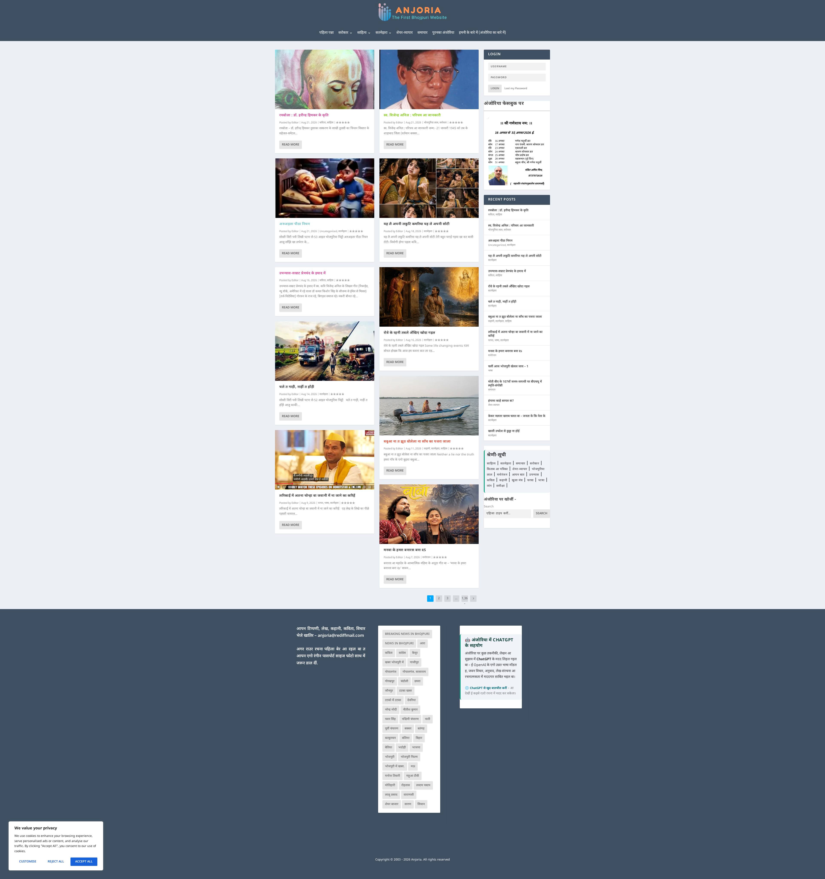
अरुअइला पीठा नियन (294, 224)
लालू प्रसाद (391, 795)
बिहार (419, 738)
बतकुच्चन (390, 738)
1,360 (465, 601)
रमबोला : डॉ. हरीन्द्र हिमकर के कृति (303, 115)
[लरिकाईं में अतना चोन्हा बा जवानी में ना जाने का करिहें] (324, 460)
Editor (295, 122)
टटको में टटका (393, 700)
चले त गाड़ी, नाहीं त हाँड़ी (296, 387)
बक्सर (408, 729)
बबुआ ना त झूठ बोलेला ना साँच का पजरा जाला (417, 442)
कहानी (427, 448)
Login (495, 88)
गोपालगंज (390, 672)
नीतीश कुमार (410, 710)
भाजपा (416, 748)
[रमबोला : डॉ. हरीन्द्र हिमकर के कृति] (324, 79)
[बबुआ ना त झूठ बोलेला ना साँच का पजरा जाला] (429, 405)
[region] (56, 845)
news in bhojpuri (399, 644)
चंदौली (404, 681)
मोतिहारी (390, 785)
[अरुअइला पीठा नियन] (324, 188)
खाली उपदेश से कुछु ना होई (503, 431)
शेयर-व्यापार (404, 33)
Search (489, 507)
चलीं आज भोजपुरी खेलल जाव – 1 (508, 366)
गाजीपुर (414, 662)
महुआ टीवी (412, 776)
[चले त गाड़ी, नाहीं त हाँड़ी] (324, 351)
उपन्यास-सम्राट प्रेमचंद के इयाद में (302, 273)
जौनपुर (389, 691)
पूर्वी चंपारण (391, 729)
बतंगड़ (421, 729)
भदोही (402, 748)
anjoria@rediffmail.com (341, 636)
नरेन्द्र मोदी (391, 710)
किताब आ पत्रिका (498, 469)
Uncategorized (328, 231)
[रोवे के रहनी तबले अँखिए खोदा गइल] (429, 297)
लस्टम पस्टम (423, 785)
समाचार (422, 33)
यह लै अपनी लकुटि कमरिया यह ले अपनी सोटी (417, 224)
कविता (322, 122)
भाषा (326, 503)
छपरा (417, 681)
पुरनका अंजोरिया (443, 33)
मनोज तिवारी (392, 776)
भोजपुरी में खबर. (395, 766)
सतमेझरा (381, 33)
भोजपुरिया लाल (431, 122)
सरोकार (343, 33)
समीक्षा (501, 486)
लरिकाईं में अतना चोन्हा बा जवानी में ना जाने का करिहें (317, 496)
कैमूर (415, 653)
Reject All (56, 862)
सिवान (421, 804)
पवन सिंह (390, 719)
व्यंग (490, 486)
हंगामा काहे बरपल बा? (501, 401)
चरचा (320, 503)
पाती (427, 719)
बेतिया (388, 748)
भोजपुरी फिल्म (409, 757)
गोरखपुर (389, 681)
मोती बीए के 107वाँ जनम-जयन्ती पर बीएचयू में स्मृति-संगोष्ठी (515, 384)
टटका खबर (405, 691)
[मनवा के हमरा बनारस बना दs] (429, 514)
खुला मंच (518, 480)
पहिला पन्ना (326, 33)
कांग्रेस (402, 653)
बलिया (405, 738)
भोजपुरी (389, 757)
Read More (290, 145)
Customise (27, 862)
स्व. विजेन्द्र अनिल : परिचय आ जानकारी (412, 115)
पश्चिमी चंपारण (410, 719)
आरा (422, 644)
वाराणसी (409, 795)
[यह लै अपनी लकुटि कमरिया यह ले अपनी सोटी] (429, 188)
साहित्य (362, 33)
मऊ (413, 766)
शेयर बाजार (391, 804)
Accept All (84, 862)
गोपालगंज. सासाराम (414, 672)
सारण (408, 804)
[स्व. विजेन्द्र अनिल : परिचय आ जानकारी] (429, 79)
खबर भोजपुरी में (394, 662)
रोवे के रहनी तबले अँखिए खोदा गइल (409, 333)
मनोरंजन (426, 557)
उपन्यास (534, 475)
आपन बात (518, 475)
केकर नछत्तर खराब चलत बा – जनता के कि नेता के (516, 416)
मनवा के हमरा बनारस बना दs (405, 550)
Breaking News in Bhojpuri (407, 634)
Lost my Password (515, 88)
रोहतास (405, 785)
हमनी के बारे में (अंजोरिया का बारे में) (482, 33)
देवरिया (411, 700)
